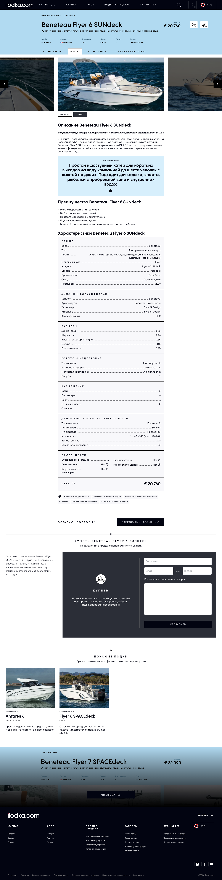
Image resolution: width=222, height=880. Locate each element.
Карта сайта (138, 875)
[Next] (195, 84)
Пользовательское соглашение (85, 875)
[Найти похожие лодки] (194, 24)
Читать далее (111, 794)
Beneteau (46, 42)
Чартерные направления (175, 838)
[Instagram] (197, 864)
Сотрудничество (61, 875)
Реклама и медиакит (41, 875)
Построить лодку (132, 842)
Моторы (69, 15)
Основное (52, 51)
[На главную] (19, 5)
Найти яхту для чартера (135, 846)
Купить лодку (130, 834)
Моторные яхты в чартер (174, 834)
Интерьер (80, 114)
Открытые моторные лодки (84, 31)
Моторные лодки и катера (57, 31)
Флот (90, 4)
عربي (53, 4)
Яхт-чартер (148, 4)
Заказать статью (132, 851)
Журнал (71, 4)
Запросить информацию (140, 522)
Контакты (25, 875)
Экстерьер (65, 114)
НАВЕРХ (203, 815)
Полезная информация (96, 849)
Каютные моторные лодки (146, 31)
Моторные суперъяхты (96, 840)
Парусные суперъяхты (96, 844)
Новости (11, 834)
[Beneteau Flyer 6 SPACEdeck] (84, 688)
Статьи (11, 838)
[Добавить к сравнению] (204, 24)
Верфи (50, 842)
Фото (75, 51)
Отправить (178, 624)
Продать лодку (131, 838)
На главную (47, 15)
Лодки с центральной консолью (116, 31)
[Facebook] (204, 864)
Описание (97, 51)
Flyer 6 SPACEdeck (77, 716)
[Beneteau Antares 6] (30, 688)
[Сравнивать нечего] (192, 5)
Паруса (50, 838)
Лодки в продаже (117, 4)
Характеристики (130, 51)
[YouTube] (211, 864)
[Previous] (27, 84)
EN (41, 4)
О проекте (12, 875)
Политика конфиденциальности (116, 875)
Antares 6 (15, 716)
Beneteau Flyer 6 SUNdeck (85, 502)
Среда (11, 842)
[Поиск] (179, 5)
